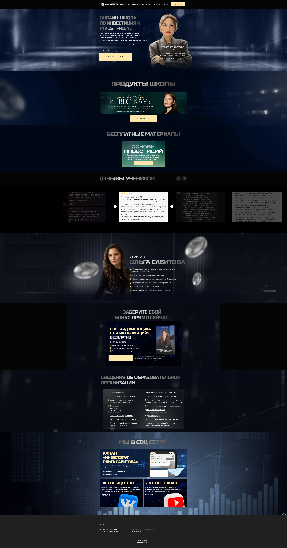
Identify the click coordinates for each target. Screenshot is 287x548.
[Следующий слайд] (171, 206)
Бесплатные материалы (136, 4)
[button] (121, 358)
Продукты (123, 4)
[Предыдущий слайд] (115, 206)
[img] (115, 57)
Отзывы (148, 4)
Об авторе (157, 4)
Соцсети (166, 4)
